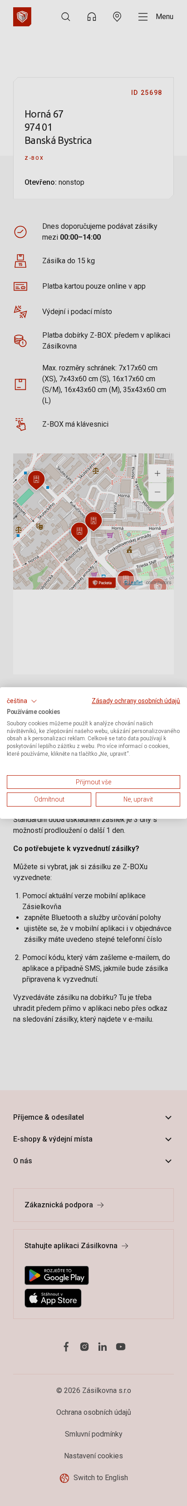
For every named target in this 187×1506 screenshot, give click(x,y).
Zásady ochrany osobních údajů (136, 700)
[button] (22, 701)
